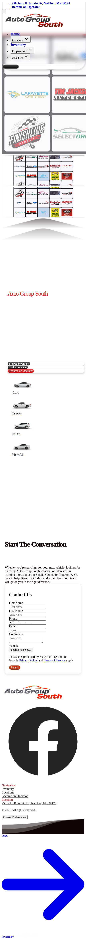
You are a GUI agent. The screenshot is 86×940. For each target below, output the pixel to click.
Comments (16, 634)
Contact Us (10, 66)
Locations (17, 40)
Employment (19, 51)
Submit (15, 667)
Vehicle (13, 645)
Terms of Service (54, 660)
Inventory (18, 45)
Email (12, 626)
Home (15, 34)
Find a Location (18, 367)
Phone (13, 618)
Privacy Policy (28, 660)
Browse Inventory (19, 363)
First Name (16, 603)
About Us (17, 57)
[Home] (34, 26)
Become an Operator (21, 370)
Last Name (16, 610)
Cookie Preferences (14, 817)
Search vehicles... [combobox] (21, 649)
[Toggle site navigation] (4, 11)
